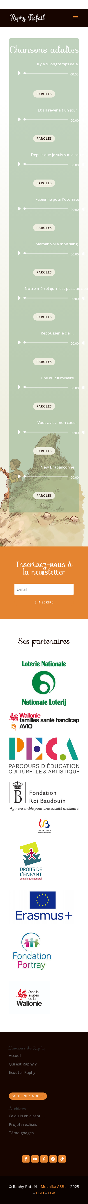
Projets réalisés (23, 1124)
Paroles (44, 94)
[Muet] (83, 74)
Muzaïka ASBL (53, 1186)
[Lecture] (19, 73)
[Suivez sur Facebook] (26, 1159)
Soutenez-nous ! (28, 1096)
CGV (51, 1192)
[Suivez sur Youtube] (35, 1159)
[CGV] (47, 1192)
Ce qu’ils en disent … (27, 1115)
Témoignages (21, 1132)
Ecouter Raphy (22, 1072)
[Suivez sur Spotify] (53, 1159)
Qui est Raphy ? (23, 1064)
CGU (40, 1192)
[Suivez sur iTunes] (44, 1159)
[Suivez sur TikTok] (62, 1159)
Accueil (15, 1055)
